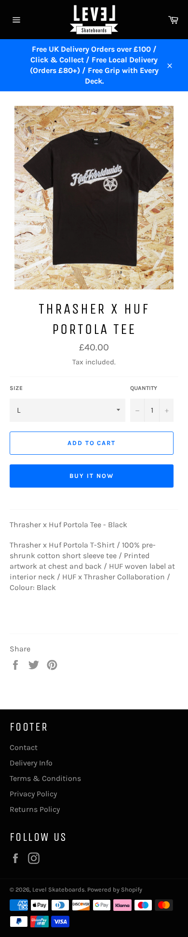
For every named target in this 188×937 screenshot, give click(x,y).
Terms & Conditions (45, 778)
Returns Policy (35, 809)
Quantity (143, 388)
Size (16, 388)
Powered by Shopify (114, 889)
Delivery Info (31, 762)
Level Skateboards (58, 889)
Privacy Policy (33, 793)
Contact (24, 747)
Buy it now (91, 475)
